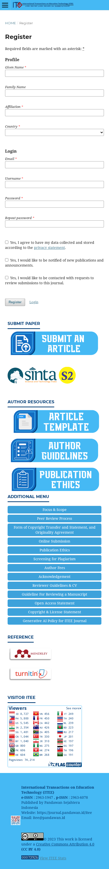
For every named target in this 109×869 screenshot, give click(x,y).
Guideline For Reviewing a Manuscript (54, 594)
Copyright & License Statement (54, 611)
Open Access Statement (55, 603)
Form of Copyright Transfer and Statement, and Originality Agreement (55, 530)
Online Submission (54, 541)
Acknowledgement (54, 576)
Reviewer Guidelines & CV (54, 585)
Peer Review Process (54, 518)
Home (10, 23)
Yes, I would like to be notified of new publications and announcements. (54, 263)
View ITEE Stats (53, 858)
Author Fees (54, 567)
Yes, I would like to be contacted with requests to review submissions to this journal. (49, 280)
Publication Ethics (55, 550)
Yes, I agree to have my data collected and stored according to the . (50, 245)
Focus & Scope (55, 509)
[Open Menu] (5, 5)
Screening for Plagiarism (54, 558)
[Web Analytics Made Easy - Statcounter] (30, 858)
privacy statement (49, 247)
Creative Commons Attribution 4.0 (65, 844)
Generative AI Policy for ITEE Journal (54, 620)
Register (15, 302)
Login (33, 302)
